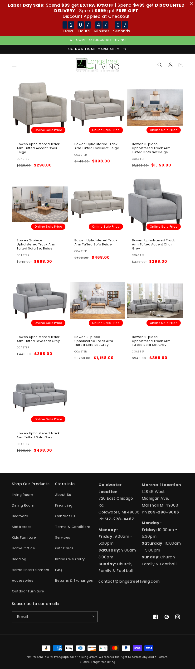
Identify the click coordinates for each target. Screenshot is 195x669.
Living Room (22, 494)
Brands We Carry (70, 559)
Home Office (23, 548)
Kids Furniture (24, 537)
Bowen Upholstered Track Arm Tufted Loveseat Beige (96, 146)
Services (62, 537)
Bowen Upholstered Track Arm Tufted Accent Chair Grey (153, 245)
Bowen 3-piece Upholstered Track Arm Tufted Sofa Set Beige (151, 148)
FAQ (58, 569)
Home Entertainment (31, 569)
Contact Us (65, 516)
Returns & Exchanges (74, 580)
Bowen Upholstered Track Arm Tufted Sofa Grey (38, 435)
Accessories (22, 580)
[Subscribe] (92, 616)
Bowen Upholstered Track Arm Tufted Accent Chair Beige (38, 148)
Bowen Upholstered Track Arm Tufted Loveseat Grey (38, 339)
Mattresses (22, 526)
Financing (63, 505)
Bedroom (20, 516)
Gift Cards (64, 548)
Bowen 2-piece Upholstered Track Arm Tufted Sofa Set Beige (36, 245)
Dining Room (23, 505)
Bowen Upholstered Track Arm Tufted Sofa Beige (96, 243)
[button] (14, 65)
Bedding (19, 559)
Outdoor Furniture (28, 591)
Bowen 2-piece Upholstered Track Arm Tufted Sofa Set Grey (151, 341)
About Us (63, 494)
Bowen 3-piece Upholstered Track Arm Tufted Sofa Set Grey (93, 341)
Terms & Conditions (73, 526)
